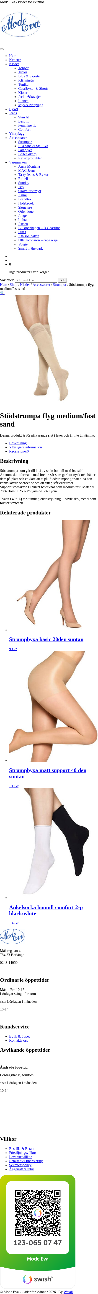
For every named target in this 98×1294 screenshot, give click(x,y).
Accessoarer (18, 138)
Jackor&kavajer (29, 97)
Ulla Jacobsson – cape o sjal (38, 240)
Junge (22, 215)
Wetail (68, 1292)
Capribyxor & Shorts (33, 88)
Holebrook (26, 203)
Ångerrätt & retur (21, 1169)
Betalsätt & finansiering (26, 1161)
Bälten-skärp (27, 154)
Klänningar (26, 80)
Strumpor (25, 142)
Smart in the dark (30, 248)
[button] (2, 293)
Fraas (22, 232)
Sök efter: (7, 280)
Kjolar (22, 93)
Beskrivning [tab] (18, 443)
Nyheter (15, 60)
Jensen (23, 224)
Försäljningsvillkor (22, 1153)
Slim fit (23, 117)
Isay (21, 187)
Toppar (23, 68)
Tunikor (24, 84)
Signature (25, 207)
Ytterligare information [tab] (25, 447)
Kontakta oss (18, 1040)
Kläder (14, 64)
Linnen (23, 101)
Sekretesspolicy (20, 1165)
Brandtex (24, 199)
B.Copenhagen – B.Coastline (39, 228)
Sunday (23, 183)
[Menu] (2, 49)
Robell (23, 179)
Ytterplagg (16, 134)
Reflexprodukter (30, 158)
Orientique (26, 211)
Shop (13, 284)
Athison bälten (28, 236)
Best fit (23, 121)
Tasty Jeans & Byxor (33, 174)
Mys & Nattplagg (30, 105)
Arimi (22, 195)
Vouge (23, 244)
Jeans (13, 113)
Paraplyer (25, 150)
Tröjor (22, 72)
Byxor (13, 109)
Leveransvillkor (20, 1157)
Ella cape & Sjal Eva (33, 146)
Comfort (24, 129)
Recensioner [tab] (19, 451)
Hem (12, 56)
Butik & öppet (19, 1036)
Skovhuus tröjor (29, 191)
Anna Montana (29, 166)
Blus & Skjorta (29, 76)
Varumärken (18, 162)
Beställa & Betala (21, 1149)
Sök (62, 280)
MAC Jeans (26, 170)
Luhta (22, 220)
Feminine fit (27, 125)
